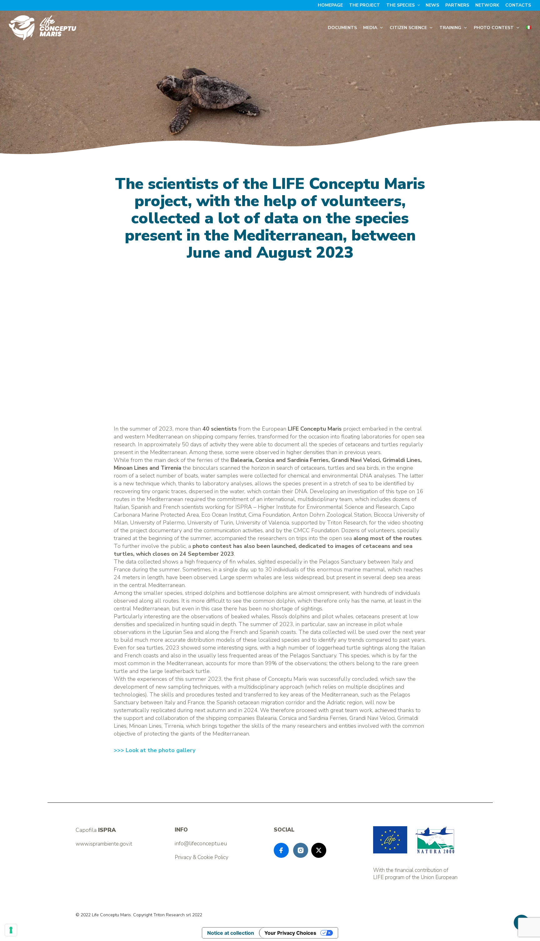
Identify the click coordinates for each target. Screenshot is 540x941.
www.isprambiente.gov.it (104, 843)
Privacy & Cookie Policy (201, 857)
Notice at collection (230, 933)
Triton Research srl (172, 915)
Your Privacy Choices (290, 933)
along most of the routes (387, 538)
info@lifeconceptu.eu (201, 843)
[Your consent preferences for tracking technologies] (11, 930)
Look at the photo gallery (160, 750)
